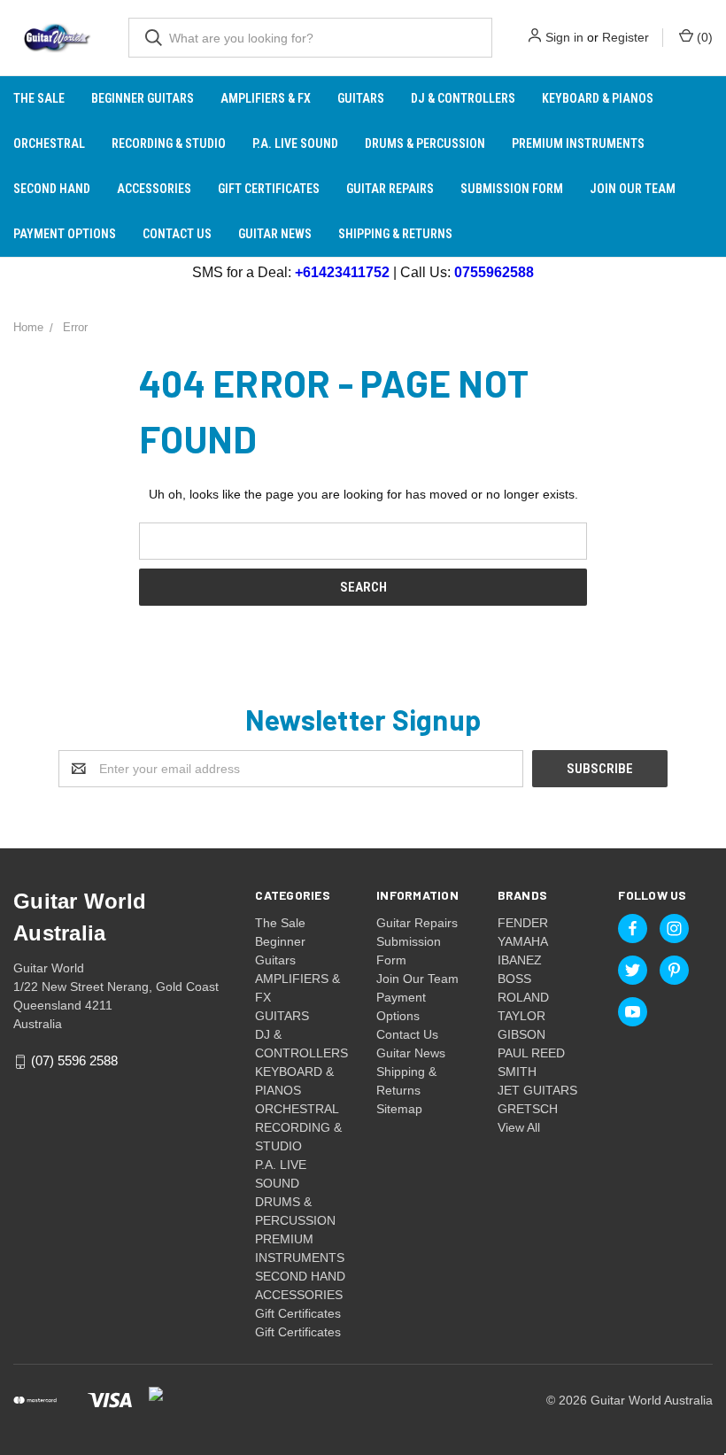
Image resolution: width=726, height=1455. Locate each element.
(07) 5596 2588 (74, 1061)
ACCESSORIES (154, 189)
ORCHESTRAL (49, 143)
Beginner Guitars (142, 98)
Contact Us (177, 234)
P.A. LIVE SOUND (295, 143)
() (703, 37)
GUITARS (360, 98)
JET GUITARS (537, 1090)
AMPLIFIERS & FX (265, 98)
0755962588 (494, 272)
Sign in (564, 37)
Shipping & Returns (395, 234)
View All (519, 1127)
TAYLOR (521, 1016)
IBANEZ (520, 960)
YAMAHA (523, 941)
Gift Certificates (269, 189)
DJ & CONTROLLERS (463, 98)
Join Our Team (633, 189)
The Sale (39, 98)
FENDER (523, 923)
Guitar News (275, 234)
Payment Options (64, 234)
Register (625, 37)
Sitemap (399, 1109)
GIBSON (521, 1034)
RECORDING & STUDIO (169, 143)
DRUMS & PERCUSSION (425, 143)
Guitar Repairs (390, 189)
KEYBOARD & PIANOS (597, 98)
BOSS (514, 978)
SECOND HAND (51, 189)
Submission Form (511, 189)
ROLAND (523, 997)
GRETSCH (528, 1109)
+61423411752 (342, 272)
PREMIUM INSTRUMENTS (578, 143)
